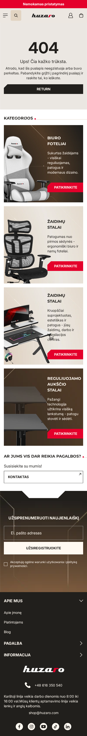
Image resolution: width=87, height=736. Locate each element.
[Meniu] (5, 15)
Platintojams (13, 622)
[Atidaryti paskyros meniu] (70, 15)
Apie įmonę (13, 612)
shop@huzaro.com (43, 713)
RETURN (44, 89)
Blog (7, 632)
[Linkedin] (67, 726)
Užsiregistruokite (43, 548)
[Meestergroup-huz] (43, 15)
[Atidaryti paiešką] (16, 15)
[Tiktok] (55, 726)
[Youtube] (43, 726)
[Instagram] (31, 726)
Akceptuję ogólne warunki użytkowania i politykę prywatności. (43, 564)
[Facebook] (19, 726)
